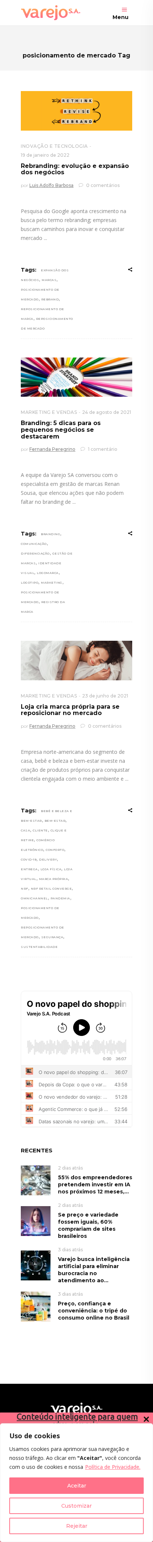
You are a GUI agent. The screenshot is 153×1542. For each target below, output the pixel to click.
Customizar (76, 1505)
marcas (49, 280)
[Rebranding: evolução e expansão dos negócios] (76, 111)
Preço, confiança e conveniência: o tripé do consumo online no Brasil (93, 1310)
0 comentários (102, 185)
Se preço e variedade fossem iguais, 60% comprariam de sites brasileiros (88, 1225)
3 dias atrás (70, 1249)
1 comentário (102, 449)
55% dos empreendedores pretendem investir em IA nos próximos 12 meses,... (95, 1184)
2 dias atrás (70, 1168)
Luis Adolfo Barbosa (51, 185)
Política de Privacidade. (112, 1466)
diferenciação (35, 553)
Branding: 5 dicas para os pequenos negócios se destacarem (61, 429)
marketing (51, 582)
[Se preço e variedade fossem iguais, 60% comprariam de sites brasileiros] (36, 1220)
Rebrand (50, 299)
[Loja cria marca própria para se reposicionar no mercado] (76, 660)
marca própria (53, 879)
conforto (55, 850)
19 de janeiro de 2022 (45, 155)
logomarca (48, 573)
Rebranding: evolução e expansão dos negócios (75, 169)
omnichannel (34, 898)
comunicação (34, 544)
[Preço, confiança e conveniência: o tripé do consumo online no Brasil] (36, 1306)
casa (25, 830)
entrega (29, 869)
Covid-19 (28, 859)
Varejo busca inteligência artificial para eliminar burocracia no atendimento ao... (94, 1270)
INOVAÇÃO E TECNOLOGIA (54, 146)
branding (50, 534)
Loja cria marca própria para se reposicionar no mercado (70, 710)
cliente (40, 830)
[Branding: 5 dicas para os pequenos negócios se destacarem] (76, 377)
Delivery (48, 859)
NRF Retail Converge (51, 888)
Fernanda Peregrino (52, 449)
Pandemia (60, 898)
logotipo (29, 582)
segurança (52, 937)
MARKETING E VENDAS (49, 412)
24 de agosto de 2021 (106, 412)
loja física (51, 869)
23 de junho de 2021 (105, 696)
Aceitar (76, 1485)
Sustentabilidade (39, 947)
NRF (24, 888)
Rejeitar (76, 1526)
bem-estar (55, 820)
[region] (76, 1482)
